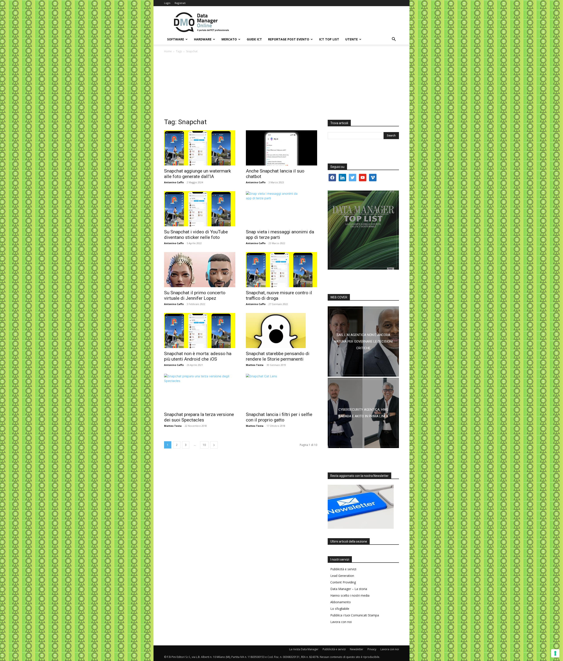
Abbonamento (340, 602)
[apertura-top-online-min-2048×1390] (363, 230)
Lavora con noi (341, 622)
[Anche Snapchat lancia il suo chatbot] (281, 147)
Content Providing (343, 582)
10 (204, 445)
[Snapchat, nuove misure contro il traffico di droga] (281, 269)
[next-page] (214, 445)
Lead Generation (342, 576)
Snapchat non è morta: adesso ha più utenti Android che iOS (197, 356)
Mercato (229, 39)
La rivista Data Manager (303, 649)
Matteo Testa (254, 365)
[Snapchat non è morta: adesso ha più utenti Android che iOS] (199, 330)
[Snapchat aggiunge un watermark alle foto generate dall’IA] (199, 147)
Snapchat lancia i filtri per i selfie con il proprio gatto (279, 417)
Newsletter (356, 649)
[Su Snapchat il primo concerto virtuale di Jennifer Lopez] (199, 269)
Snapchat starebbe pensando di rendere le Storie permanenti (277, 356)
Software (175, 39)
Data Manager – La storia (348, 589)
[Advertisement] (281, 87)
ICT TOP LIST (329, 39)
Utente (351, 39)
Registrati (180, 3)
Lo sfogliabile (339, 609)
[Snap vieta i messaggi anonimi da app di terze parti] (281, 208)
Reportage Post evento (288, 39)
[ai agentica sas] (363, 341)
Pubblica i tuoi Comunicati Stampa (354, 615)
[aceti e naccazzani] (363, 413)
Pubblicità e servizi (343, 569)
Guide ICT (254, 39)
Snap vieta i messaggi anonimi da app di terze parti (280, 234)
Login (167, 3)
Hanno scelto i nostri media (349, 595)
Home (168, 51)
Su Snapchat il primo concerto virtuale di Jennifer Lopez (194, 295)
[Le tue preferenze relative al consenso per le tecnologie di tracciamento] (555, 653)
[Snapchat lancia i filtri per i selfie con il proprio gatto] (281, 391)
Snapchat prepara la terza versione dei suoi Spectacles (199, 417)
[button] (393, 40)
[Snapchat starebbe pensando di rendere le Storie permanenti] (281, 330)
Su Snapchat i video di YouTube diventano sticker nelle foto (196, 234)
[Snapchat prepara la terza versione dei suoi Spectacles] (199, 391)
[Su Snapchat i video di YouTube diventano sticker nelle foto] (199, 208)
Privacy (371, 649)
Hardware (203, 39)
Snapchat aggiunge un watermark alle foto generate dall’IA (197, 173)
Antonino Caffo (174, 182)
